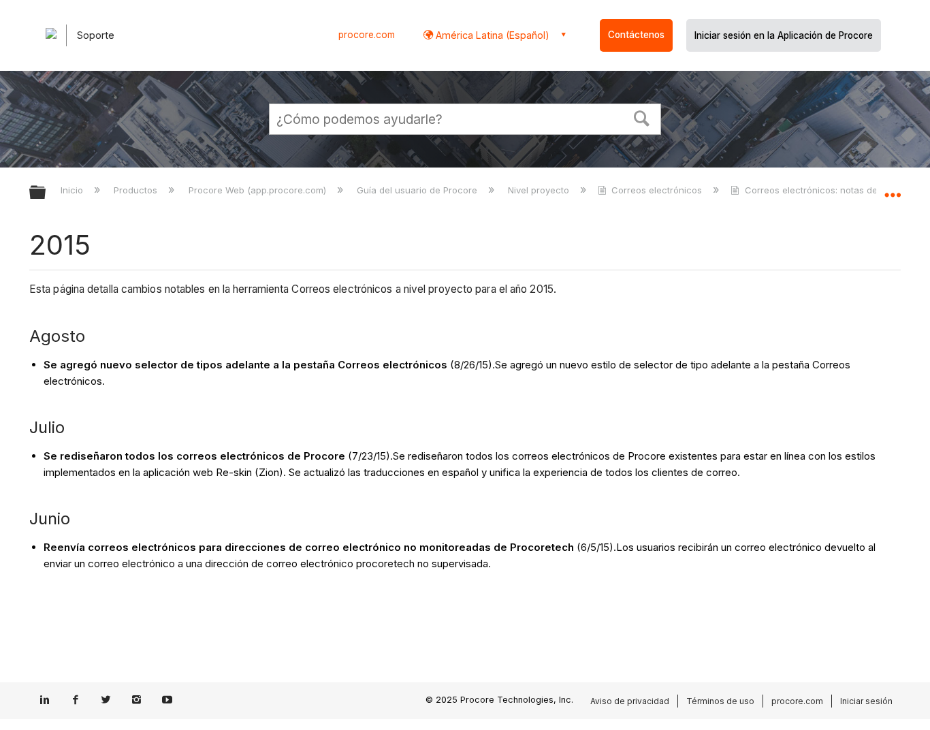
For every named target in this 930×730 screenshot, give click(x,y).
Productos (137, 190)
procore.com (366, 34)
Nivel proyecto (540, 190)
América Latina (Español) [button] (491, 35)
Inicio (73, 190)
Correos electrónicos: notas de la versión (833, 190)
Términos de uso (720, 701)
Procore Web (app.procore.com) (258, 190)
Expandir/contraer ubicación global (892, 188)
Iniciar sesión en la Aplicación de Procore (783, 35)
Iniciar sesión (866, 701)
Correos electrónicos (657, 190)
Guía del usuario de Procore (418, 190)
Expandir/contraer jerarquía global (46, 193)
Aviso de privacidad (629, 701)
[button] (642, 117)
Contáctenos (636, 34)
